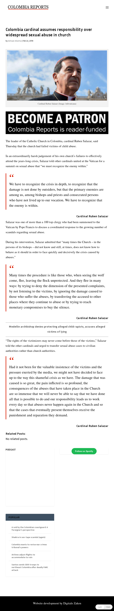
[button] (104, 607)
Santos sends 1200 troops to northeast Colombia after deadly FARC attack (30, 567)
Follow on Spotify (84, 451)
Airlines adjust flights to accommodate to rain (23, 555)
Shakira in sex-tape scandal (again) (28, 537)
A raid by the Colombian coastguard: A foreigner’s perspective (30, 528)
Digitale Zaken (72, 603)
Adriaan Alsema (14, 41)
